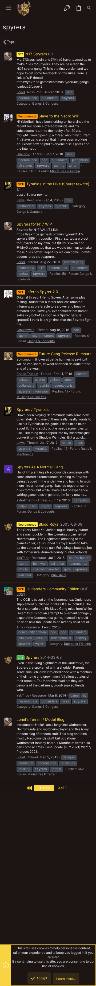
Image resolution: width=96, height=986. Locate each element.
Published (58, 575)
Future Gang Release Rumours (54, 353)
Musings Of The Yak (31, 397)
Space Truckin (27, 374)
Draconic (23, 154)
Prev (46, 788)
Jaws (21, 200)
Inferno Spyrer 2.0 (38, 291)
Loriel (21, 92)
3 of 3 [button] (62, 788)
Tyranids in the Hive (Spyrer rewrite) (53, 184)
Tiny (20, 627)
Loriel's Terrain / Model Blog (41, 719)
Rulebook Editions (77, 644)
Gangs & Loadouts (41, 341)
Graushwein (25, 330)
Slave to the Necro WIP (48, 116)
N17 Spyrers (32, 54)
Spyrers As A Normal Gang (40, 467)
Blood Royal (38, 524)
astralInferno (26, 500)
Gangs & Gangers (45, 103)
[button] (9, 8)
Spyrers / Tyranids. (33, 409)
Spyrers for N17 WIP (34, 224)
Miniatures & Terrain (65, 171)
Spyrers (28, 657)
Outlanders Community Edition (48, 589)
